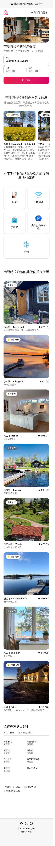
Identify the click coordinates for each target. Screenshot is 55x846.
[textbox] (15, 71)
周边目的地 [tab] (9, 732)
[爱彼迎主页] (6, 12)
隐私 (23, 831)
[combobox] (26, 61)
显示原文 (38, 4)
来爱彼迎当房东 (39, 12)
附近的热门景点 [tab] (25, 732)
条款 (30, 831)
